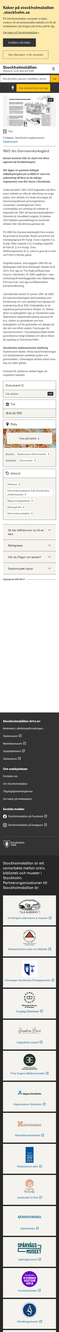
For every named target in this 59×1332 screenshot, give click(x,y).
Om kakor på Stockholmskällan (20, 32)
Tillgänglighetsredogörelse (18, 791)
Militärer (12, 484)
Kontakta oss (10, 776)
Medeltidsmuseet (12, 743)
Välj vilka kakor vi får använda (25, 54)
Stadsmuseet (10, 141)
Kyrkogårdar (14, 507)
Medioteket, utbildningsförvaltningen (23, 728)
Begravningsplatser (18, 500)
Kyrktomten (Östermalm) (32, 454)
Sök (54, 78)
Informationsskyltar (18, 513)
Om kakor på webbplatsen (17, 799)
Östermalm (26, 460)
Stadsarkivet (10, 758)
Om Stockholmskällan (15, 783)
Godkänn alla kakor (19, 42)
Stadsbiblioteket (12, 751)
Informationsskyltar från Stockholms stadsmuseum (28, 492)
